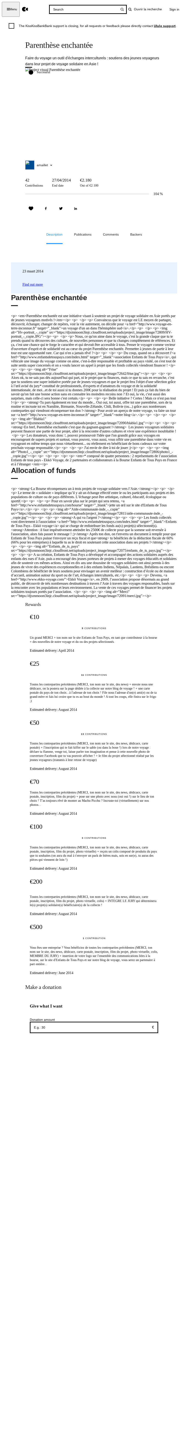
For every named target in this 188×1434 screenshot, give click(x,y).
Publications (82, 234)
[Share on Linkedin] (75, 208)
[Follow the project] (31, 208)
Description (54, 234)
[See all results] (122, 9)
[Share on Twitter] (60, 208)
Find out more (32, 284)
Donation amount (42, 1019)
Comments (111, 234)
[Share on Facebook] (46, 208)
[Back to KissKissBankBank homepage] (25, 9)
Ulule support (165, 26)
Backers (136, 234)
